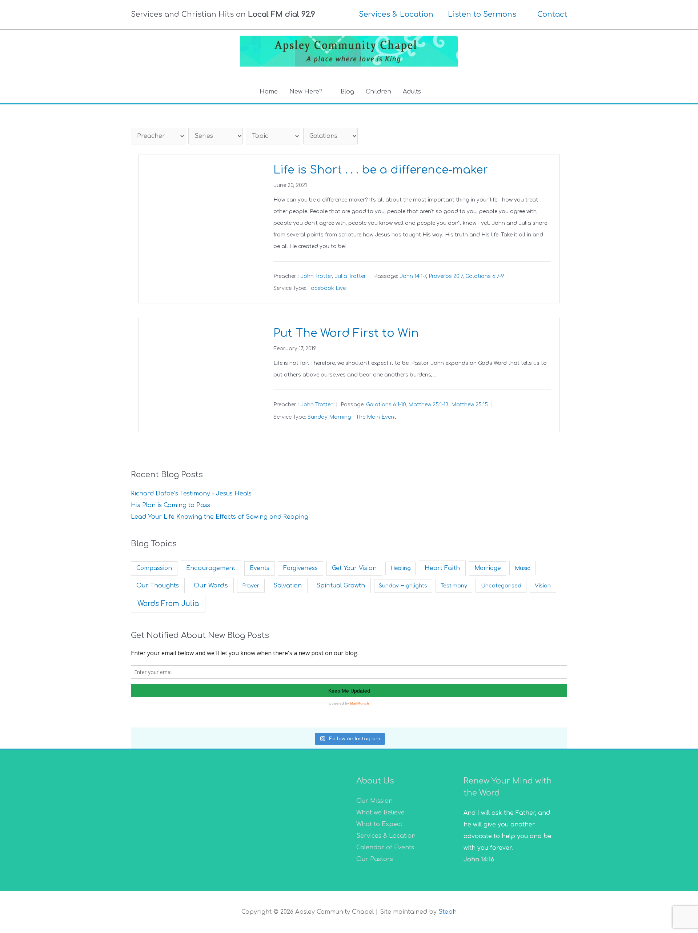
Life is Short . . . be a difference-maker (380, 170)
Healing (400, 568)
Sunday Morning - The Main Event (352, 417)
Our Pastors (374, 859)
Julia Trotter (350, 276)
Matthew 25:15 (469, 405)
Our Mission (374, 801)
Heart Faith (442, 568)
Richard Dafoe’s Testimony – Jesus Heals (191, 493)
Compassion (154, 568)
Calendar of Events (385, 847)
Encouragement (210, 568)
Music (522, 568)
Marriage (487, 568)
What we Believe (380, 812)
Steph (447, 912)
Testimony (454, 586)
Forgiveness (300, 568)
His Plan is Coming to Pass (170, 505)
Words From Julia (168, 603)
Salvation (287, 585)
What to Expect (379, 824)
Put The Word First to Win (346, 333)
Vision (543, 586)
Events (259, 568)
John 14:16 (479, 859)
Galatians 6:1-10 (386, 405)
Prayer (250, 586)
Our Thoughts (157, 585)
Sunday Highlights (403, 586)
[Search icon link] (435, 92)
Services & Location (386, 836)
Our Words (211, 585)
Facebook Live (327, 288)
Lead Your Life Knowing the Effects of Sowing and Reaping (219, 517)
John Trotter (316, 276)
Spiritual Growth (340, 585)
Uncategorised (501, 586)
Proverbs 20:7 (446, 276)
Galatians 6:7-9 (484, 276)
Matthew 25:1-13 (428, 405)
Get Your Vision (354, 568)
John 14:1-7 (413, 276)
